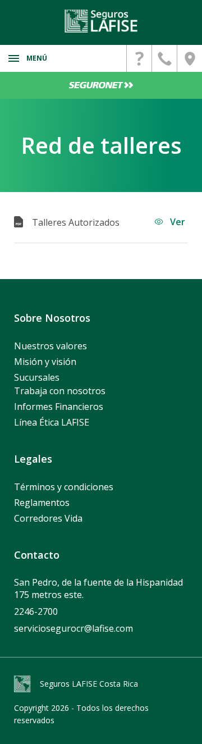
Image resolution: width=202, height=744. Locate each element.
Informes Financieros (58, 406)
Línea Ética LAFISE (51, 422)
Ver (176, 222)
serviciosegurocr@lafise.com (73, 628)
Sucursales (36, 377)
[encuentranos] (189, 58)
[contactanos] (139, 58)
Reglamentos (42, 502)
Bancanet (101, 85)
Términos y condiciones (63, 487)
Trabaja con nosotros (59, 391)
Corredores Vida (48, 518)
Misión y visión (45, 361)
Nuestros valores (50, 346)
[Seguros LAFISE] (101, 21)
